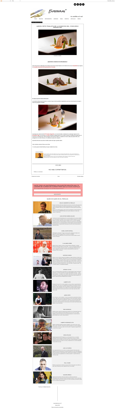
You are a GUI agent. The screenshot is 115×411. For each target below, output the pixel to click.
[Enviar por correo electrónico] (56, 165)
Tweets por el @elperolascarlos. (44, 386)
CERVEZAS (56, 18)
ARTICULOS (73, 18)
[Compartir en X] (58, 165)
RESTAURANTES (48, 18)
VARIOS (79, 18)
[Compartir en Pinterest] (60, 165)
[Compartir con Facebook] (59, 165)
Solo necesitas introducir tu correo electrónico (49, 188)
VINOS (61, 18)
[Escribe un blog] (57, 165)
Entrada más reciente (36, 176)
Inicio (59, 176)
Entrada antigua (80, 176)
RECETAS (41, 18)
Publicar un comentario (38, 171)
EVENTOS (67, 18)
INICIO (35, 18)
